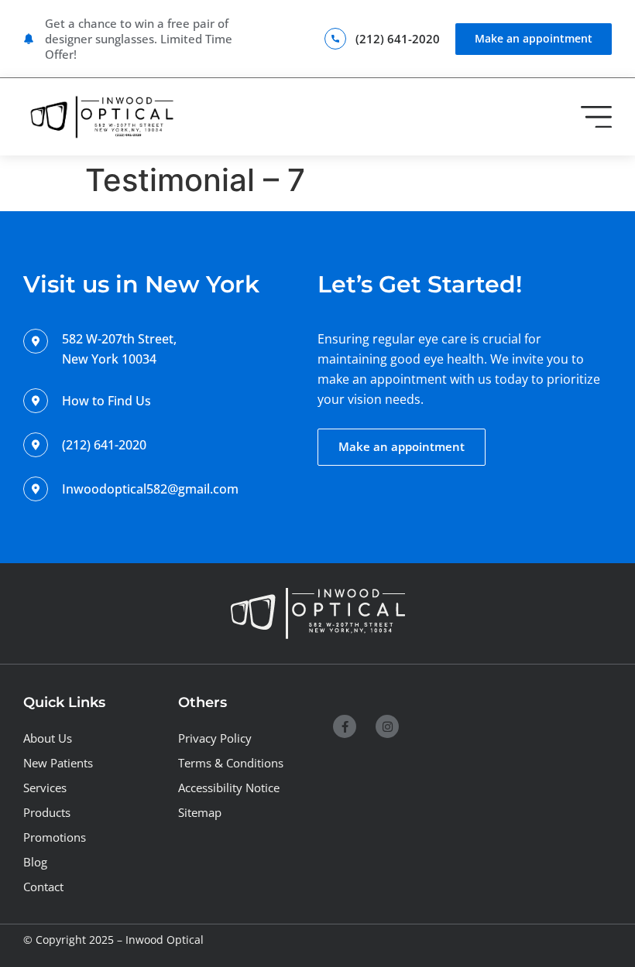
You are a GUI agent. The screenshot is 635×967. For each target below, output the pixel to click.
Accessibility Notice (229, 788)
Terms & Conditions (230, 763)
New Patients (58, 763)
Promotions (54, 837)
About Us (47, 738)
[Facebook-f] (344, 726)
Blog (35, 862)
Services (45, 788)
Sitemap (199, 812)
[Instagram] (387, 726)
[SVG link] (100, 117)
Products (46, 812)
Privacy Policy (215, 738)
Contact (43, 887)
